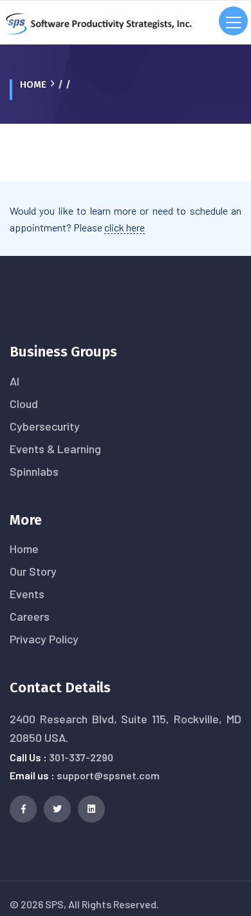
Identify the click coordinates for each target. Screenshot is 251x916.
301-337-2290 (81, 757)
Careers (30, 616)
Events (27, 594)
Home (33, 84)
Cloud (24, 403)
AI (14, 381)
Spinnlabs (34, 471)
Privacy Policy (44, 639)
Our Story (33, 571)
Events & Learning (55, 449)
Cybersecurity (45, 426)
